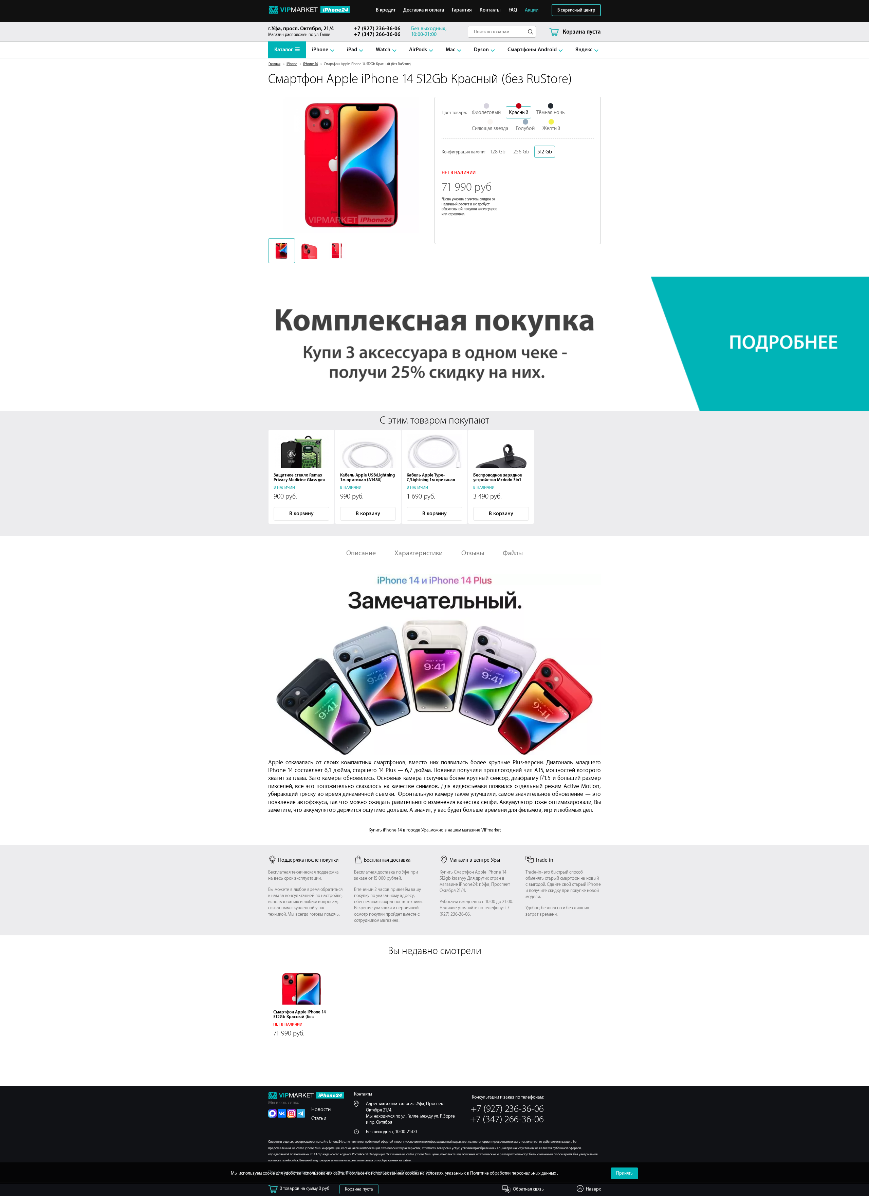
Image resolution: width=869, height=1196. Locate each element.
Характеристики (418, 553)
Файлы (513, 553)
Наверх (593, 1189)
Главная (274, 64)
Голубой (525, 128)
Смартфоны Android (532, 50)
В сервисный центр (576, 10)
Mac (450, 50)
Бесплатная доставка (387, 860)
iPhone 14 (310, 64)
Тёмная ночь (550, 112)
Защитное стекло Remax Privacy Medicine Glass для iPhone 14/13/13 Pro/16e (299, 480)
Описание (361, 553)
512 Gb (544, 152)
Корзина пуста (359, 1189)
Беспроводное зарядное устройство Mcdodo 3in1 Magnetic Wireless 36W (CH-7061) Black (500, 482)
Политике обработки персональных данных (513, 1173)
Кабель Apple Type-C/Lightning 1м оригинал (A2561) (431, 480)
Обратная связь (528, 1189)
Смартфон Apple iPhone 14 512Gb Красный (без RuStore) (299, 1017)
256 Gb (521, 152)
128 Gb (497, 152)
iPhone (320, 50)
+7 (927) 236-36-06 (377, 29)
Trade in (544, 860)
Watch (383, 50)
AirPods (418, 50)
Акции (531, 10)
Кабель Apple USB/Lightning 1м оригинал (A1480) (367, 477)
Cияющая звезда (490, 128)
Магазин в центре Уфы (474, 860)
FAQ (513, 10)
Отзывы (472, 553)
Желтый (551, 128)
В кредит (385, 10)
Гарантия (462, 10)
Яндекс (583, 50)
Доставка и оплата (423, 10)
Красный (518, 112)
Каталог (283, 50)
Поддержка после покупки (308, 860)
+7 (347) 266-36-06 (377, 34)
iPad (352, 50)
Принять (624, 1173)
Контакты (490, 10)
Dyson (481, 50)
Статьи (318, 1118)
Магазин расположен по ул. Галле (301, 31)
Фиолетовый (486, 112)
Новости (321, 1110)
